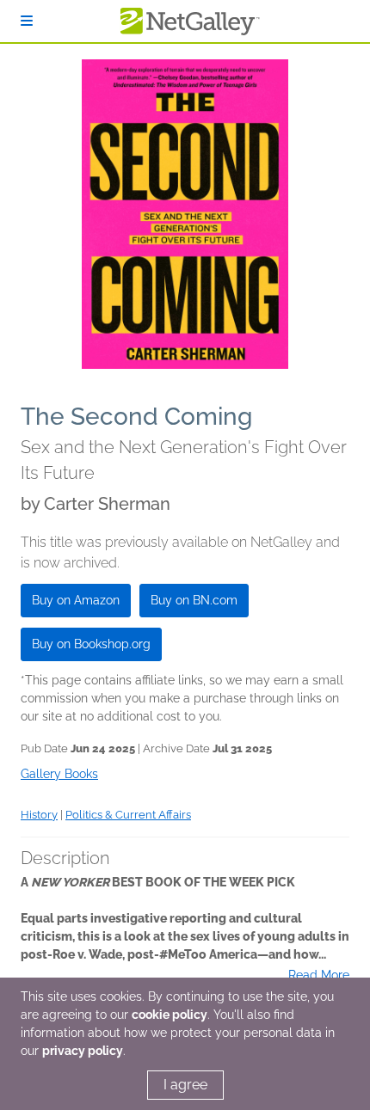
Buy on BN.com (194, 600)
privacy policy (82, 1051)
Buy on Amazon (76, 600)
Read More (318, 975)
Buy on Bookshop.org (91, 644)
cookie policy (169, 1014)
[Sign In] (26, 21)
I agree (185, 1084)
